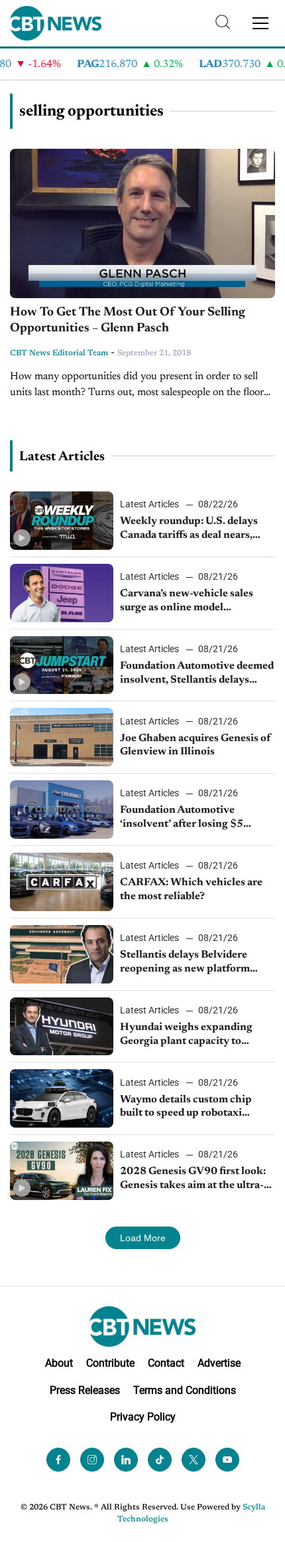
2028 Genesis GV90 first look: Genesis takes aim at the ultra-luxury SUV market (193, 1179)
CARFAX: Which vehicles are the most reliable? (191, 889)
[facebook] (58, 1460)
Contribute (110, 1363)
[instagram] (92, 1460)
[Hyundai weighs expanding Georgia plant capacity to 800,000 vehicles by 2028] (61, 1026)
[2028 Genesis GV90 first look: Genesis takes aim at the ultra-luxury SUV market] (61, 1171)
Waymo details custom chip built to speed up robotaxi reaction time (186, 1107)
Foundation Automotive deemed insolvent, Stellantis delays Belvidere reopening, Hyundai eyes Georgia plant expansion (197, 674)
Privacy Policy (143, 1417)
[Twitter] (193, 1460)
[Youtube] (227, 1460)
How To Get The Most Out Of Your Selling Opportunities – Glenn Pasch (127, 320)
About (59, 1363)
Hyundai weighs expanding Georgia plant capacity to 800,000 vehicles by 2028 (186, 1035)
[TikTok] (160, 1460)
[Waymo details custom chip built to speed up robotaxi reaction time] (61, 1098)
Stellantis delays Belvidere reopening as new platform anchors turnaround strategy (189, 963)
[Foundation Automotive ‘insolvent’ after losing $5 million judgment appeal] (61, 809)
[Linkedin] (126, 1460)
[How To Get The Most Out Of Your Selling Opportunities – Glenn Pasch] (142, 223)
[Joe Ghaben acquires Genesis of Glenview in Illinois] (61, 737)
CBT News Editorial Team (59, 353)
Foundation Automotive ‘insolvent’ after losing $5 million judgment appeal (181, 818)
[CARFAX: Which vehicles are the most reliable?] (61, 882)
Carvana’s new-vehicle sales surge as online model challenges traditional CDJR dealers (188, 601)
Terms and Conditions (184, 1390)
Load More (143, 1238)
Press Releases (85, 1390)
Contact (166, 1363)
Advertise (219, 1363)
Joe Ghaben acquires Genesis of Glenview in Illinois (195, 745)
